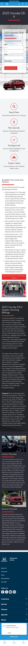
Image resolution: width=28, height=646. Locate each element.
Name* (6, 44)
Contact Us (4, 571)
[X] (6, 591)
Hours (2, 575)
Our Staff (3, 582)
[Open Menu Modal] (2, 4)
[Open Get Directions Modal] (22, 4)
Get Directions (5, 578)
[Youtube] (10, 591)
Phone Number (8, 61)
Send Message (11, 68)
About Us (3, 568)
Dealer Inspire (14, 636)
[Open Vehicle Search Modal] (26, 4)
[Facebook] (2, 591)
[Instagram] (14, 591)
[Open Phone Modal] (19, 4)
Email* (5, 54)
